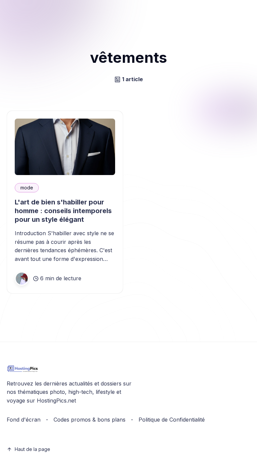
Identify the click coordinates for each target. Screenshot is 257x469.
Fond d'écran (23, 419)
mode (26, 187)
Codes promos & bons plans (89, 419)
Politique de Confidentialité (172, 419)
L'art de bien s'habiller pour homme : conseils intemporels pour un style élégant (63, 210)
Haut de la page (32, 449)
